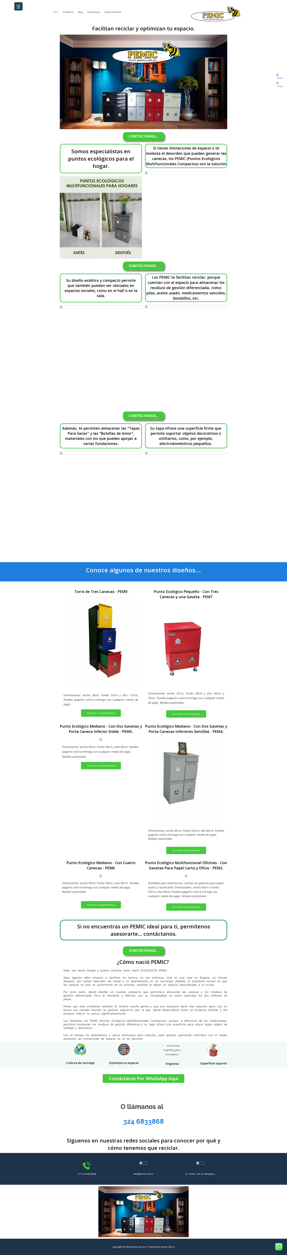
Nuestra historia (112, 11)
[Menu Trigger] (18, 6)
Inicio (55, 11)
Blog (80, 11)
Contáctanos (93, 11)
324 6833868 (143, 1121)
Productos (68, 11)
